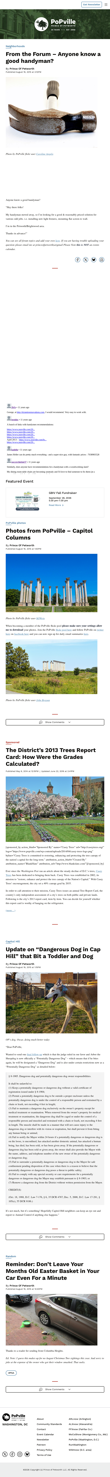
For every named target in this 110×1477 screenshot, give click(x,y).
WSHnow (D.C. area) (80, 1450)
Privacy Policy (44, 1450)
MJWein (40, 618)
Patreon (41, 1444)
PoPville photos (16, 522)
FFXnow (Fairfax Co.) (80, 1429)
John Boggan (43, 700)
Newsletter (43, 1439)
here (57, 240)
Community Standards (49, 1424)
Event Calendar (45, 1434)
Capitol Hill (13, 941)
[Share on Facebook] (77, 259)
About (40, 1419)
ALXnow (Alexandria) (80, 1424)
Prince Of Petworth (22, 68)
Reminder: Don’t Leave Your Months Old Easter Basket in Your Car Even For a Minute (52, 1271)
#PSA (11, 1373)
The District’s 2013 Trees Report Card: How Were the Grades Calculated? (51, 757)
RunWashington (77, 1444)
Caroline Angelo (44, 154)
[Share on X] (85, 259)
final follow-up (34, 1054)
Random (11, 1256)
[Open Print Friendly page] (101, 259)
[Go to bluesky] (27, 1454)
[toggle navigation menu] (106, 4)
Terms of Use (44, 1455)
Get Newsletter (91, 4)
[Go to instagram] (19, 1454)
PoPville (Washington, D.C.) (84, 1439)
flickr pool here (64, 629)
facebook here (21, 634)
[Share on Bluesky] (93, 259)
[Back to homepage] (9, 4)
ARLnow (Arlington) (80, 1419)
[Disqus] (55, 365)
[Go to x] (4, 1454)
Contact (41, 1429)
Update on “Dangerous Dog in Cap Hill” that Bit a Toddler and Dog (53, 953)
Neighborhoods (15, 46)
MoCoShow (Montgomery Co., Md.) (88, 1434)
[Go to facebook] (12, 1454)
